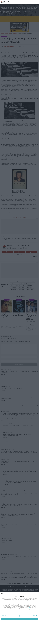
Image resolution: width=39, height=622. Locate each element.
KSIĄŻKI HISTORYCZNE (24, 3)
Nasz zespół (32, 1)
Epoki (19, 1)
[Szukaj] (37, 2)
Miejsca (22, 1)
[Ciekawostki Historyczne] (6, 2)
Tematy (15, 1)
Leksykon (27, 1)
